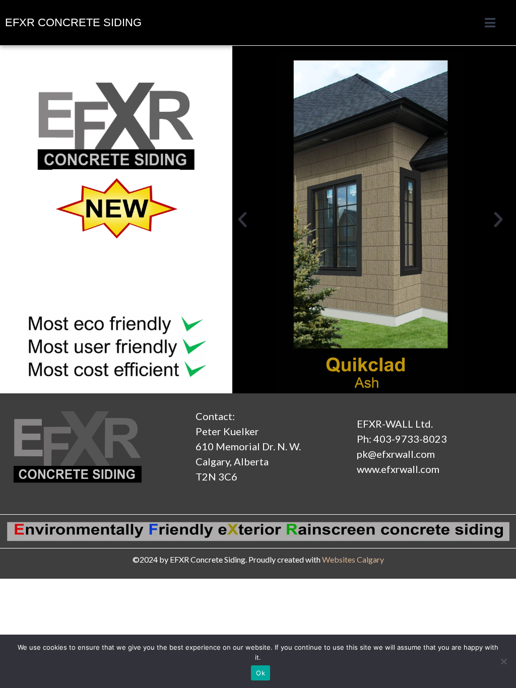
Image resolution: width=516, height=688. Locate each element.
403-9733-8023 (410, 439)
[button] (242, 220)
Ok (260, 673)
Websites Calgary (353, 559)
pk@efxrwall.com (396, 454)
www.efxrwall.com (398, 469)
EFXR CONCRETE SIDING (73, 22)
